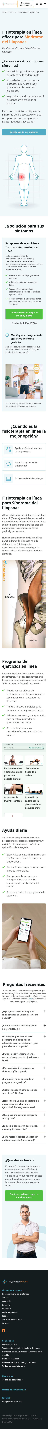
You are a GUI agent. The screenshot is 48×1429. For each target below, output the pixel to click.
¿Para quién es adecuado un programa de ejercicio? (18, 1080)
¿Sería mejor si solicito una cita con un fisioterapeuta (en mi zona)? (20, 1138)
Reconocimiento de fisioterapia (15, 1294)
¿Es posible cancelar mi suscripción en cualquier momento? (20, 1127)
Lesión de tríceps (9, 1344)
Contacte (6, 1305)
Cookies (5, 1323)
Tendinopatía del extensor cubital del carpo (21, 1348)
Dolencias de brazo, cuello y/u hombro (19, 1362)
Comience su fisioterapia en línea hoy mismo (24, 314)
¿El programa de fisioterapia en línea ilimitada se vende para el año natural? (20, 1014)
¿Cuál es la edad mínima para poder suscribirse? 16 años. (20, 1091)
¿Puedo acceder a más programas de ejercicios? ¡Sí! (19, 1027)
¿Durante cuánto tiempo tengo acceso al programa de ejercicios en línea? (20, 1057)
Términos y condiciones (12, 1319)
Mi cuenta (6, 1308)
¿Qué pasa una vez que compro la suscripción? (19, 1116)
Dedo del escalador (10, 1358)
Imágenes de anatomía (12, 1401)
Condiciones (7, 12)
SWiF (11, 1422)
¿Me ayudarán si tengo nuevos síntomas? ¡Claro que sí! (18, 1070)
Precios (5, 1316)
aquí (31, 998)
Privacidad (36, 1418)
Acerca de (6, 1301)
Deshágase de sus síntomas (24, 131)
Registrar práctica (9, 1312)
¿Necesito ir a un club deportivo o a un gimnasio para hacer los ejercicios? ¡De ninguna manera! (20, 1104)
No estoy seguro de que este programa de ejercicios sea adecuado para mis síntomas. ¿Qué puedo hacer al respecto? (20, 1041)
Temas (5, 1297)
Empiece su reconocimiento (26, 4)
